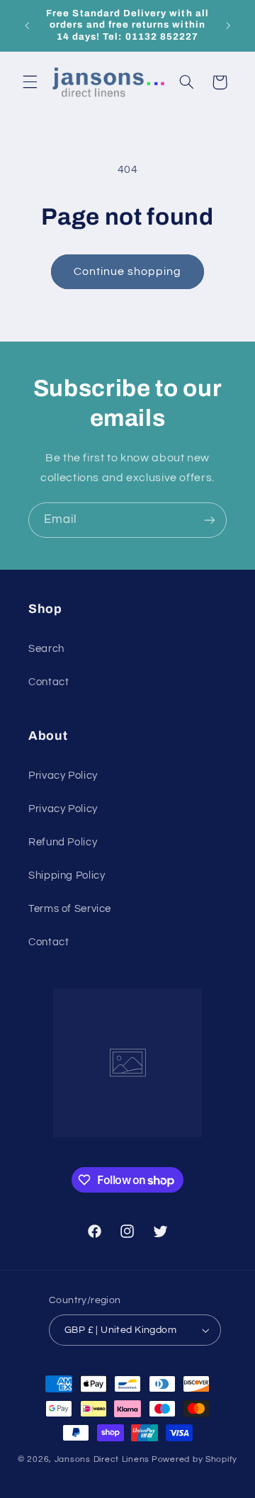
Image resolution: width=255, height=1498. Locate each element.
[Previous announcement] (26, 25)
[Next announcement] (228, 25)
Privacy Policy (63, 775)
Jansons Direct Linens (102, 1459)
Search (46, 648)
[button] (29, 82)
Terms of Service (69, 908)
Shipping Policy (66, 875)
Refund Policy (62, 842)
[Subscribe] (209, 519)
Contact (48, 682)
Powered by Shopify (194, 1459)
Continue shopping (128, 271)
